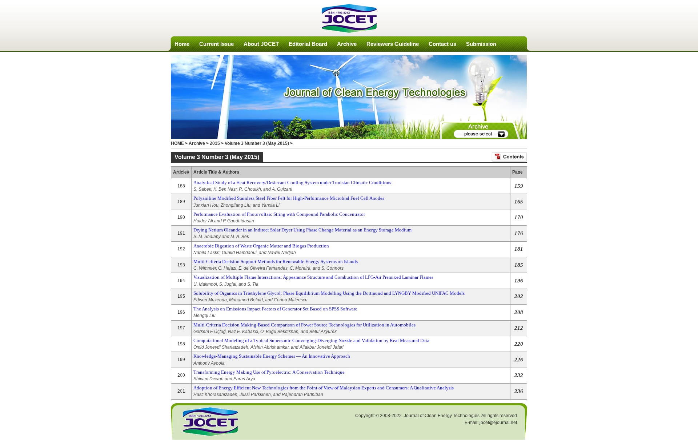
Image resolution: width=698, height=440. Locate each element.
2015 (215, 143)
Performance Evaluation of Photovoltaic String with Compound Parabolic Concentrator (279, 214)
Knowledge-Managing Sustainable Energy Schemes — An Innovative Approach (271, 356)
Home (181, 44)
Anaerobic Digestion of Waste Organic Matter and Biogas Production (261, 246)
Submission (481, 44)
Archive (347, 44)
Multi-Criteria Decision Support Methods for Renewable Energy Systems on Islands (275, 261)
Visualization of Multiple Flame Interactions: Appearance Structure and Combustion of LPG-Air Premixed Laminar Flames (313, 277)
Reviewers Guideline (392, 44)
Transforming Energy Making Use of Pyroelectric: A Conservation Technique (269, 372)
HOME (177, 143)
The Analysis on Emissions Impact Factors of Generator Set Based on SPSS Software (275, 309)
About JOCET (261, 44)
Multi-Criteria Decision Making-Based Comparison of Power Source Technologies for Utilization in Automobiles (304, 325)
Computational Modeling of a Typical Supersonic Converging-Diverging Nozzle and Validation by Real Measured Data (311, 340)
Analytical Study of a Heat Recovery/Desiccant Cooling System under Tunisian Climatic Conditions (292, 182)
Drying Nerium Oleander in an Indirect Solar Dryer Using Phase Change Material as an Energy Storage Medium (302, 230)
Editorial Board (308, 44)
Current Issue (216, 44)
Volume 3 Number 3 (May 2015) (257, 143)
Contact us (442, 44)
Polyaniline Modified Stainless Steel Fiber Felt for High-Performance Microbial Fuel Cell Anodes (288, 198)
